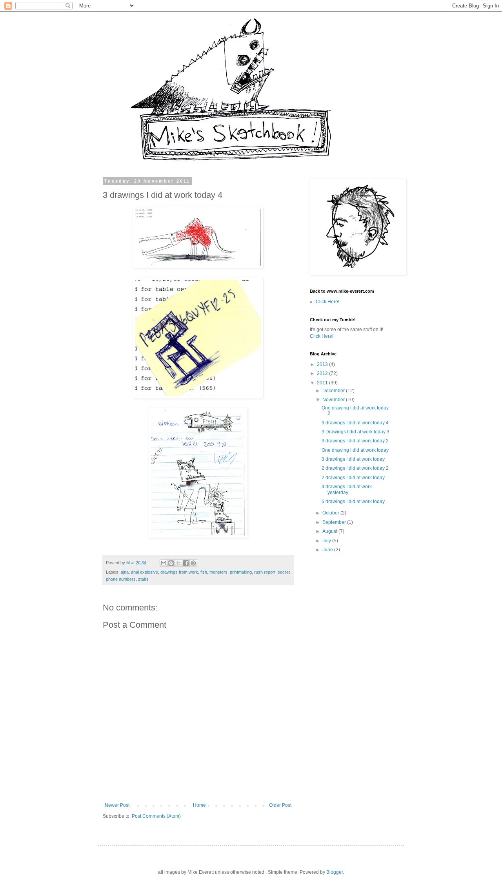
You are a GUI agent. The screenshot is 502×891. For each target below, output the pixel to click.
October (331, 513)
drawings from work (179, 572)
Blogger (334, 872)
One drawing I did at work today (355, 450)
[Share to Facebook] (186, 563)
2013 (323, 364)
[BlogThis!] (171, 563)
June (328, 549)
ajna (125, 572)
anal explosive (144, 572)
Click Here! (327, 301)
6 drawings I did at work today (353, 501)
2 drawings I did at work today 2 (355, 468)
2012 (323, 373)
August (330, 531)
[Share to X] (178, 563)
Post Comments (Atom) (156, 816)
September (334, 522)
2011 (323, 383)
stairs (143, 579)
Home (199, 805)
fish (203, 572)
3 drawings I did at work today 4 (355, 423)
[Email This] (163, 563)
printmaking (241, 572)
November (334, 399)
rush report (264, 572)
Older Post (280, 805)
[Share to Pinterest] (193, 563)
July (327, 540)
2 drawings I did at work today (353, 477)
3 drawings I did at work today (353, 459)
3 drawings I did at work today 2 (355, 441)
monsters (218, 572)
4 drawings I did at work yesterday (347, 489)
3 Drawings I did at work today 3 (355, 432)
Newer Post (117, 805)
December (334, 390)
